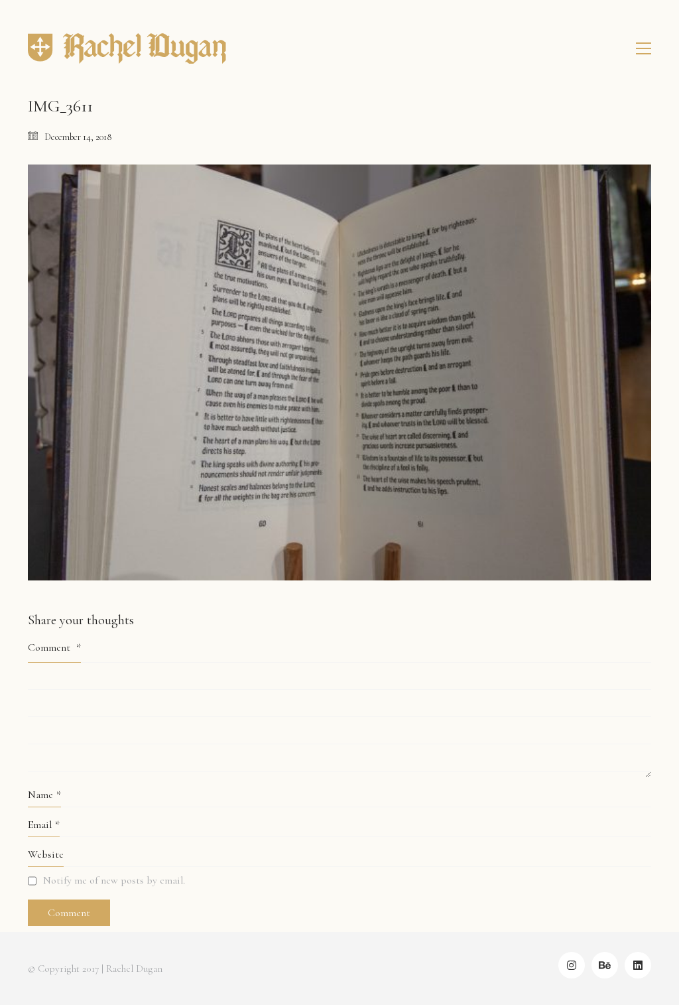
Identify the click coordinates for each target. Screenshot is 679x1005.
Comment (54, 647)
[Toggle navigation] (643, 48)
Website (46, 854)
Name (44, 794)
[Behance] (604, 965)
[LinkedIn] (638, 965)
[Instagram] (571, 965)
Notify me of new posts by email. (114, 880)
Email (44, 824)
